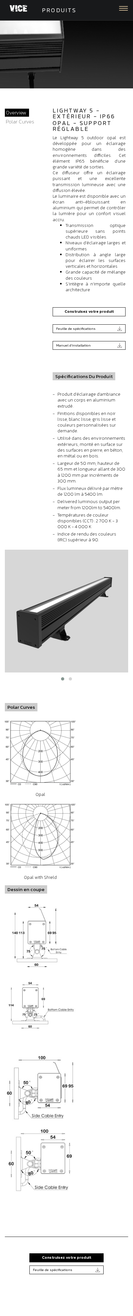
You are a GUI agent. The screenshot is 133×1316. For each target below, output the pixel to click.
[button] (62, 679)
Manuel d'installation (73, 345)
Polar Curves (20, 121)
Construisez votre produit (89, 311)
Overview (16, 112)
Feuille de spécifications (76, 328)
